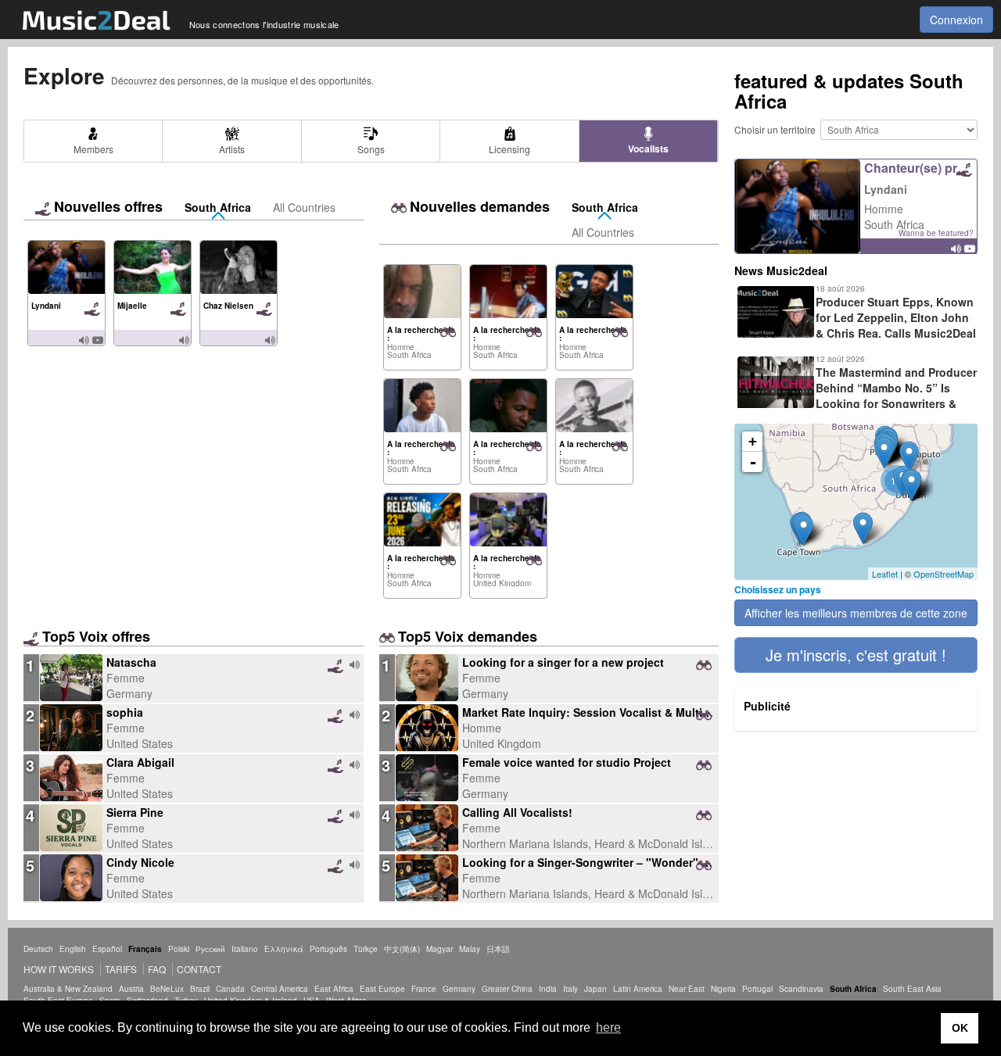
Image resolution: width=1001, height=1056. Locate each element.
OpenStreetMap (943, 573)
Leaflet (885, 573)
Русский (210, 948)
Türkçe (365, 948)
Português (328, 948)
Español (107, 948)
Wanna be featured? (936, 232)
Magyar (439, 948)
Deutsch (38, 948)
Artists (232, 149)
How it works (58, 968)
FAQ (157, 968)
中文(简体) (402, 948)
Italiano (244, 948)
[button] (856, 655)
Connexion (956, 19)
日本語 (498, 948)
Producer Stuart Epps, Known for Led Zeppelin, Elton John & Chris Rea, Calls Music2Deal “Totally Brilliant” (855, 325)
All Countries (304, 207)
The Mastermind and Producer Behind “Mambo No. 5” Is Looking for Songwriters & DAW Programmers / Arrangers (855, 395)
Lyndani (885, 189)
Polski (178, 948)
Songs (371, 149)
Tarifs (121, 968)
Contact (199, 968)
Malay (469, 948)
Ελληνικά (283, 948)
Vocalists (648, 148)
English (72, 948)
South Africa (218, 207)
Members (93, 149)
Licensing (509, 149)
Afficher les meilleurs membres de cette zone (855, 613)
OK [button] (960, 1028)
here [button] (608, 1027)
